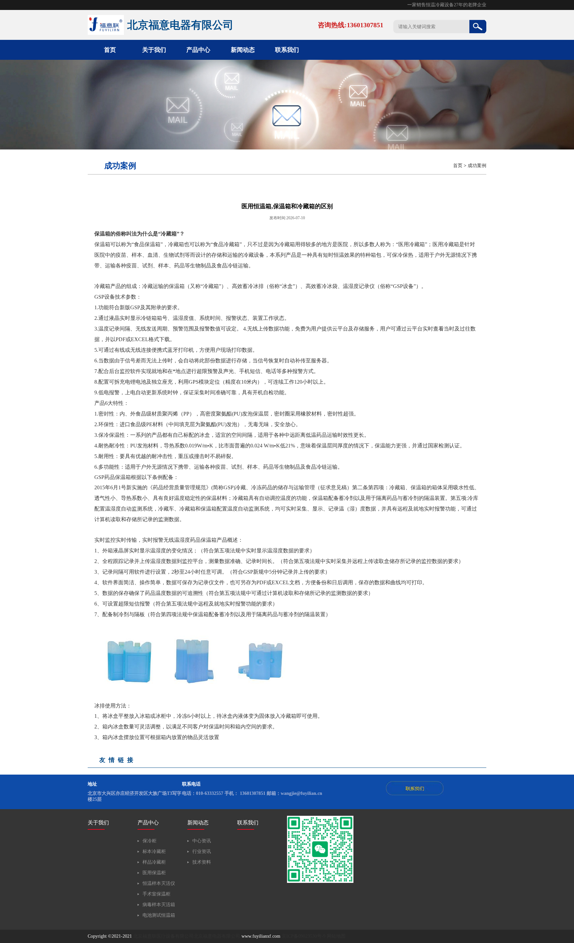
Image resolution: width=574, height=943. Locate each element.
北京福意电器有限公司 (217, 936)
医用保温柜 (154, 872)
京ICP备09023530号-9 (304, 936)
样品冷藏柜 (154, 862)
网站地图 (336, 936)
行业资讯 (201, 851)
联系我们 (287, 50)
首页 (110, 50)
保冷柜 (149, 840)
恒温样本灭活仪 (159, 883)
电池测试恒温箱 (159, 915)
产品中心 (198, 50)
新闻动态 (243, 50)
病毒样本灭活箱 (159, 904)
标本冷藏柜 (154, 851)
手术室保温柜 (156, 894)
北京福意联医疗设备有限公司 (163, 936)
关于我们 (154, 50)
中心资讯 (201, 840)
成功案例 (477, 165)
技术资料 (201, 862)
